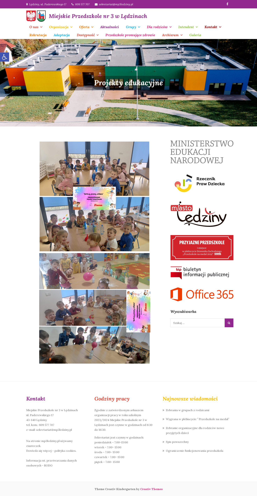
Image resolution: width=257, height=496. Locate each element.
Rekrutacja (38, 35)
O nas (33, 27)
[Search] (229, 322)
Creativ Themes (151, 489)
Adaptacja (62, 35)
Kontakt (211, 27)
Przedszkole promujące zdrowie (130, 35)
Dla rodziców (157, 27)
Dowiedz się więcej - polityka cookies (51, 450)
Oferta (84, 27)
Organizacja (59, 27)
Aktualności (109, 27)
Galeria (195, 35)
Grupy (131, 27)
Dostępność (86, 35)
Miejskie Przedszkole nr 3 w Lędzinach (98, 16)
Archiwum (170, 35)
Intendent (186, 27)
